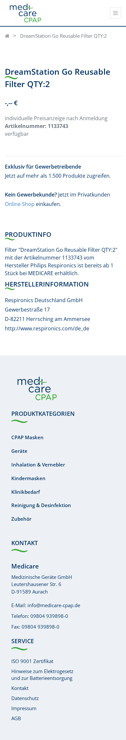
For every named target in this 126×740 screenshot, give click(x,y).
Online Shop (20, 204)
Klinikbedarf (25, 492)
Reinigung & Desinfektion (41, 505)
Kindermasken (28, 478)
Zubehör (21, 519)
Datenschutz (25, 698)
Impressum (24, 708)
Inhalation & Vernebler (38, 464)
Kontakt (19, 688)
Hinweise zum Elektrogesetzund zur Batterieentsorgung (42, 674)
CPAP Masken (27, 437)
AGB (16, 718)
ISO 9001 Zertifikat (32, 661)
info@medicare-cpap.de (53, 605)
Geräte (19, 451)
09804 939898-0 (49, 616)
